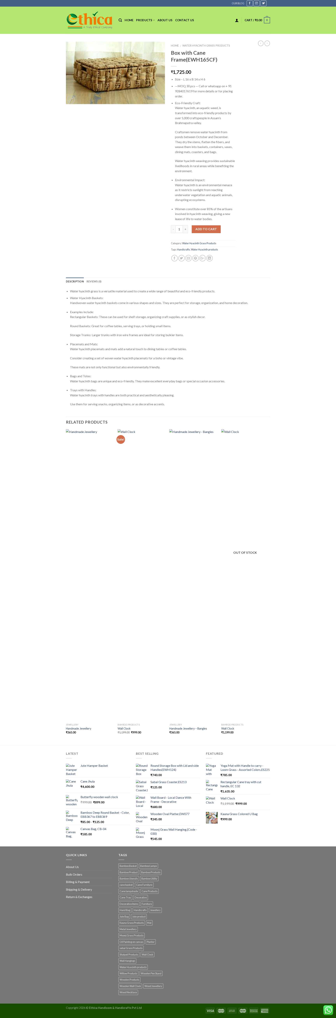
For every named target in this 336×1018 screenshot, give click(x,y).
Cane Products (150, 891)
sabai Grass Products (131, 948)
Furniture (147, 903)
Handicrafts (183, 249)
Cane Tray (125, 897)
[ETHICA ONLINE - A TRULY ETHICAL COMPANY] (89, 20)
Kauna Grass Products (132, 922)
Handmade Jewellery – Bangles (188, 728)
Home (129, 20)
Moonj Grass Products (132, 935)
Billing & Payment (78, 882)
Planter (151, 941)
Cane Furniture (144, 884)
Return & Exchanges (79, 897)
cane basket (126, 884)
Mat (149, 922)
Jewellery (155, 910)
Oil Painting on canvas (131, 941)
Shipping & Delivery (79, 889)
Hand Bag (125, 910)
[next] (269, 587)
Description (75, 281)
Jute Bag (124, 916)
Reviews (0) (94, 281)
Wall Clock (124, 728)
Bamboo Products (150, 872)
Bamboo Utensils (129, 878)
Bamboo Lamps (148, 865)
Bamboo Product (129, 872)
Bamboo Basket (128, 865)
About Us (72, 867)
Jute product (139, 916)
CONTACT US (184, 20)
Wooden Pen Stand (151, 973)
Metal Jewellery (128, 929)
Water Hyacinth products (204, 249)
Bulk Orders (74, 874)
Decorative (141, 897)
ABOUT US (165, 20)
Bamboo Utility (149, 878)
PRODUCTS (144, 20)
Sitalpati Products (129, 954)
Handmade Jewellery (78, 728)
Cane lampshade (129, 891)
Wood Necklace (128, 992)
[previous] (66, 587)
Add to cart (206, 229)
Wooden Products (129, 979)
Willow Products (128, 973)
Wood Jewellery (153, 986)
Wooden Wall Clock (130, 986)
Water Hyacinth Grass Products (206, 45)
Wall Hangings (127, 960)
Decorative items (129, 903)
